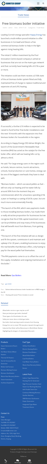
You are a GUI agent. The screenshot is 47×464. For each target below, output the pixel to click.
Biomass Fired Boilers (29, 352)
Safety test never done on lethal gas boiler (16, 319)
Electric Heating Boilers (30, 349)
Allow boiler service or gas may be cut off (16, 310)
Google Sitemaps (21, 452)
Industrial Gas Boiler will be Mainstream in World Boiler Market (23, 328)
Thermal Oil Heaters (7, 358)
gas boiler (8, 284)
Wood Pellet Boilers (29, 355)
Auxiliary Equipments (7, 383)
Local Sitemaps (32, 452)
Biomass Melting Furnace (9, 370)
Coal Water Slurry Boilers (31, 362)
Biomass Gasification (7, 373)
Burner (25, 368)
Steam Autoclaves (6, 379)
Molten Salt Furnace (7, 367)
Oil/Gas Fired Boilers (29, 346)
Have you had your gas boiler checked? (15, 313)
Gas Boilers (16, 275)
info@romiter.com (11, 431)
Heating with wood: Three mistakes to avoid (19, 295)
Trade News (23, 15)
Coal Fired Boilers (28, 359)
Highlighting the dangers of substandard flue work (18, 331)
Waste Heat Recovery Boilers (10, 376)
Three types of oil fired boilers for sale (15, 316)
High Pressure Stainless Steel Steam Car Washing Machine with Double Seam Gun (32, 386)
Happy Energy (36, 35)
